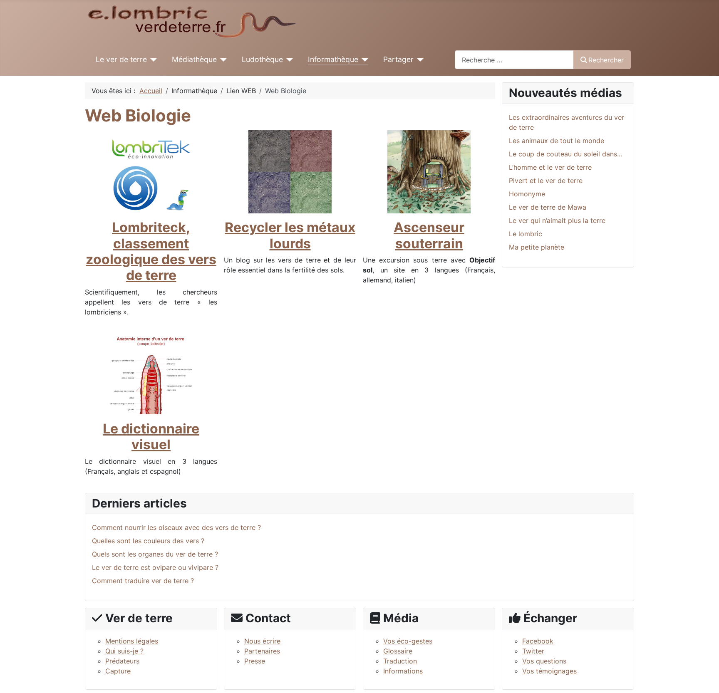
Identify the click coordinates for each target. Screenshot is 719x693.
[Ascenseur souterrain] (429, 171)
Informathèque (333, 59)
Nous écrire (262, 641)
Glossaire (397, 651)
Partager (398, 59)
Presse (254, 661)
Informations (403, 671)
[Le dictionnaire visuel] (151, 372)
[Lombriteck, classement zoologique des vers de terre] (151, 171)
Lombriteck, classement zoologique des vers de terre (151, 251)
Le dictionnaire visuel (151, 437)
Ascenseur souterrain (429, 235)
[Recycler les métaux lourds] (290, 171)
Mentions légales (131, 641)
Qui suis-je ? (124, 651)
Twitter (533, 651)
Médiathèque (194, 59)
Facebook (537, 641)
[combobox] (514, 59)
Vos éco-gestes (407, 641)
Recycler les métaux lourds (290, 235)
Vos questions (544, 661)
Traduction (400, 661)
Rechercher (606, 60)
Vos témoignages (549, 671)
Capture (118, 671)
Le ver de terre (121, 59)
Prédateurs (122, 661)
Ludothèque (262, 59)
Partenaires (262, 651)
